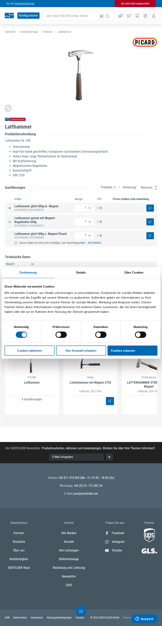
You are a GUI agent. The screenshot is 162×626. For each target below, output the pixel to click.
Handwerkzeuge (29, 31)
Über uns (18, 550)
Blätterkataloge (69, 559)
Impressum (37, 617)
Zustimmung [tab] (28, 272)
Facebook (118, 533)
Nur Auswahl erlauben (81, 350)
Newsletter (69, 576)
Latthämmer (64, 31)
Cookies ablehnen (29, 350)
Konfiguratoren (28, 15)
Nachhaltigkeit (18, 559)
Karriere (19, 533)
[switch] (61, 335)
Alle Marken (68, 533)
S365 (69, 585)
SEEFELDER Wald (19, 568)
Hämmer (48, 31)
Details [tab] (81, 272)
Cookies (79, 617)
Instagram (118, 542)
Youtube (117, 550)
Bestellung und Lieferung (69, 568)
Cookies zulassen (123, 350)
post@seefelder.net (85, 493)
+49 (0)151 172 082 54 (87, 486)
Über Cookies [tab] (133, 272)
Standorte (19, 542)
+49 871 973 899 (69, 478)
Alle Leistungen (69, 550)
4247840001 (95, 242)
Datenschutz (20, 617)
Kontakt (69, 542)
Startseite (10, 31)
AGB (7, 617)
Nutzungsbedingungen (59, 617)
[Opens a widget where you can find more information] (144, 619)
